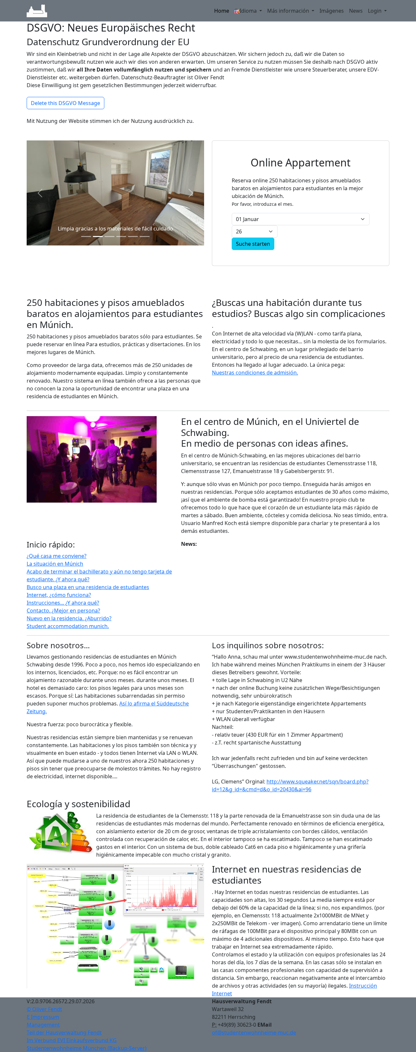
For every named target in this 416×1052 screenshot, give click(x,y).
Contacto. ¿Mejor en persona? (63, 610)
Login (375, 10)
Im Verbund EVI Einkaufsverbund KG (72, 1040)
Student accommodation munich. (68, 626)
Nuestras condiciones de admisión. (255, 372)
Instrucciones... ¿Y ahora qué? (63, 602)
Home (221, 10)
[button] (40, 193)
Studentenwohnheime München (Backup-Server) (87, 1048)
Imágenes (331, 10)
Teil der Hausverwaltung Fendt (64, 1032)
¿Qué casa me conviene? (56, 555)
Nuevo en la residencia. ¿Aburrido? (69, 618)
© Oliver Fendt (44, 1009)
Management (43, 1024)
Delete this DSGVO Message (65, 103)
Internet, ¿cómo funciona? (59, 594)
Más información (288, 10)
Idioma (249, 10)
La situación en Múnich (55, 563)
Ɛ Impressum (43, 1016)
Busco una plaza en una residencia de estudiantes (88, 587)
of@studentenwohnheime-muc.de (254, 1032)
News (356, 10)
